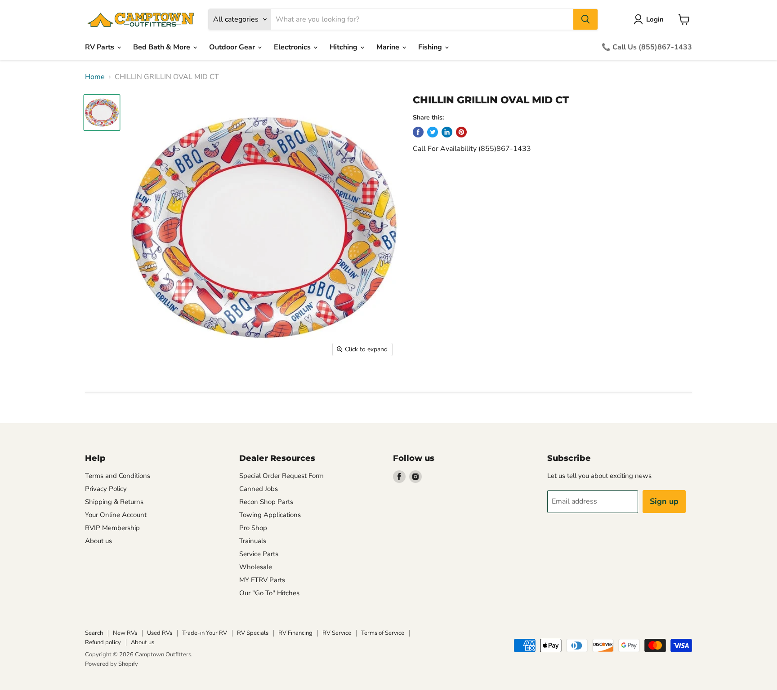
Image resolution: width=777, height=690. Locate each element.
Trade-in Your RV (204, 633)
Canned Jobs (258, 488)
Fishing (431, 47)
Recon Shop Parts (266, 501)
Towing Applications (270, 514)
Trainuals (252, 540)
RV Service (336, 633)
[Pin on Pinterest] (461, 132)
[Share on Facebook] (418, 132)
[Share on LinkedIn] (447, 132)
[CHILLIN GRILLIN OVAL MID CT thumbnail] (102, 112)
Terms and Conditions (117, 475)
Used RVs (159, 633)
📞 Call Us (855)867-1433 (647, 47)
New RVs (125, 633)
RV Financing (295, 633)
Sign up (664, 501)
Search (94, 633)
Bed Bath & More (162, 47)
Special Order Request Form (281, 475)
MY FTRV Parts (262, 579)
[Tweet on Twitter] (432, 132)
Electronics (293, 47)
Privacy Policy (106, 488)
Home (95, 77)
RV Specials (252, 633)
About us (98, 540)
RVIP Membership (112, 527)
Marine (388, 47)
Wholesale (255, 566)
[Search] (585, 19)
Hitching (344, 47)
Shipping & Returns (114, 501)
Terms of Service (382, 633)
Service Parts (258, 553)
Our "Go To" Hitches (269, 592)
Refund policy (103, 642)
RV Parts (100, 47)
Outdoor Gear (233, 47)
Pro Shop (253, 527)
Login (655, 19)
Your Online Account (116, 514)
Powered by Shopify (111, 664)
